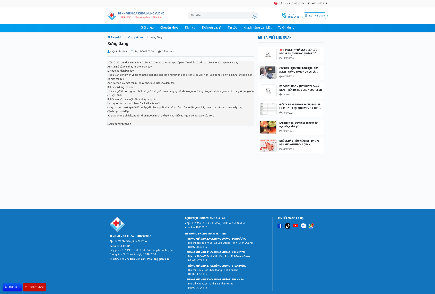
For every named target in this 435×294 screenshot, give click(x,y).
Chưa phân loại (136, 37)
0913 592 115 (319, 3)
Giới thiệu (147, 27)
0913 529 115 (199, 247)
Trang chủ (116, 37)
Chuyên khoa (169, 27)
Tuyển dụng (286, 27)
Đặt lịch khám (317, 15)
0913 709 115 (199, 260)
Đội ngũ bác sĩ (211, 27)
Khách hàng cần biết (258, 27)
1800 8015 (201, 227)
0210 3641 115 (302, 3)
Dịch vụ (190, 27)
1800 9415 (119, 246)
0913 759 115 (199, 274)
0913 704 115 (199, 288)
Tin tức (232, 27)
